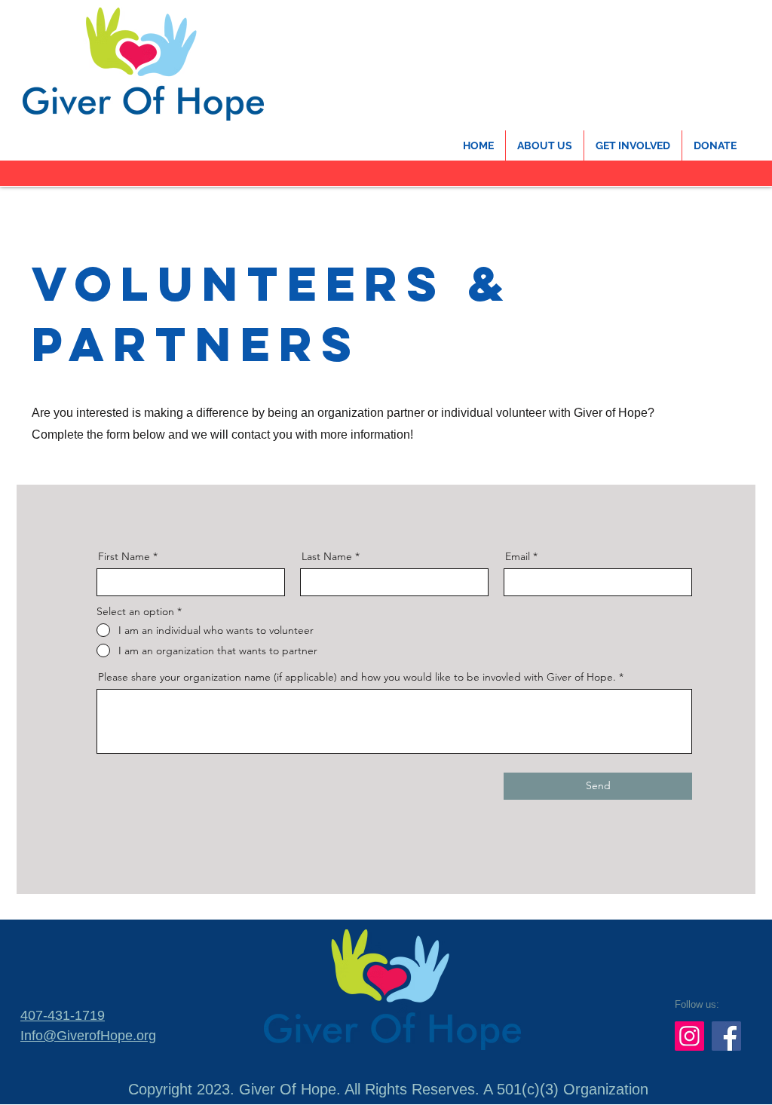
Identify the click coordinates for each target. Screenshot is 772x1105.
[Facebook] (726, 1036)
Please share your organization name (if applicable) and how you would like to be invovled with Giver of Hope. (357, 677)
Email (517, 556)
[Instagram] (689, 1036)
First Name (124, 556)
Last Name (327, 556)
